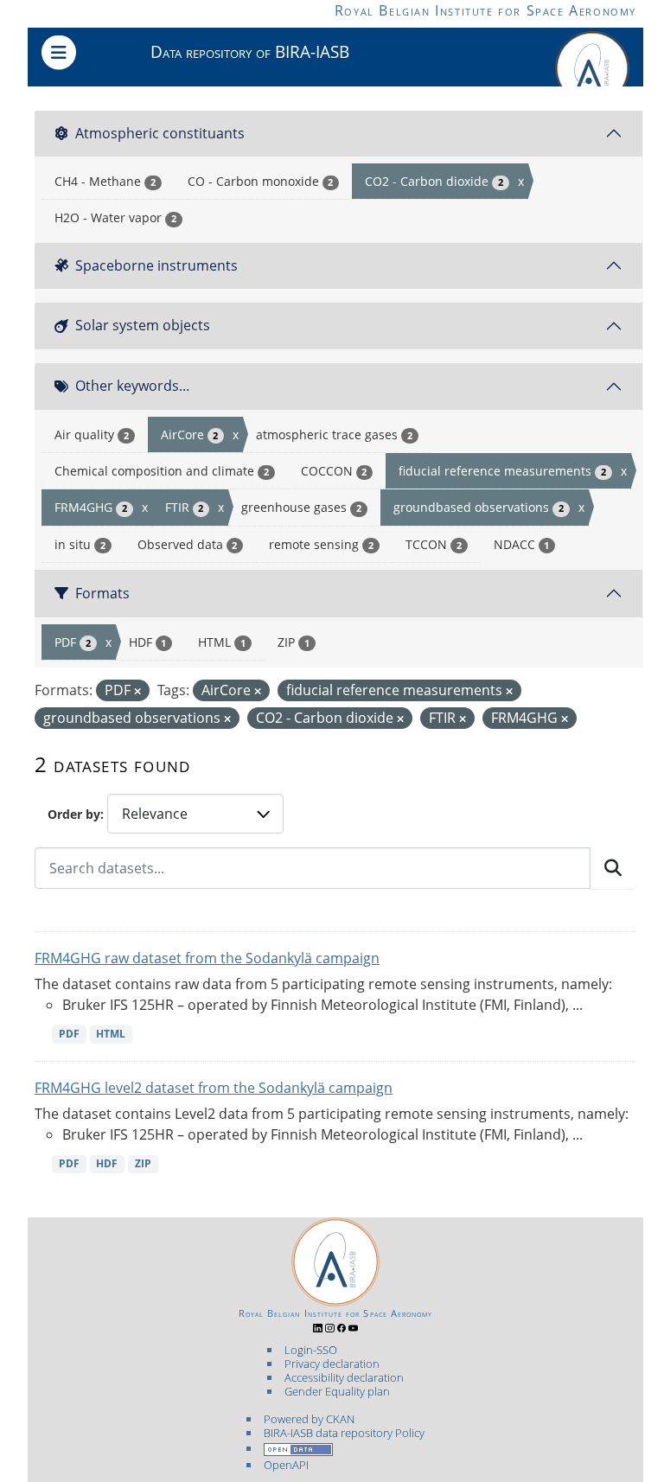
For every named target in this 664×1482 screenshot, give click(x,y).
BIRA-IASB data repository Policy (344, 1432)
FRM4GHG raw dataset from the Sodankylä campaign (207, 958)
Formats (102, 593)
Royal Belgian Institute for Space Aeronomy (485, 10)
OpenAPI (286, 1464)
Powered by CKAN (309, 1419)
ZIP (143, 1163)
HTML (110, 1033)
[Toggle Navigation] (58, 52)
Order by (74, 814)
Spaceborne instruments (156, 265)
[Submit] (613, 868)
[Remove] (137, 691)
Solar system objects (142, 325)
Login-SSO (310, 1349)
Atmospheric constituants (160, 133)
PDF (69, 1033)
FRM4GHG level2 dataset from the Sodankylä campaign (214, 1087)
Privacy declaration (332, 1363)
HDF (107, 1163)
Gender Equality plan (337, 1391)
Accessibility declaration (344, 1377)
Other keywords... (132, 385)
